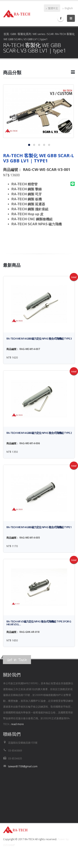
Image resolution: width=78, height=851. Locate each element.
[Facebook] (60, 18)
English (68, 8)
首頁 (6, 34)
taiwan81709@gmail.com (22, 766)
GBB (13, 34)
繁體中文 (52, 8)
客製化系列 (24, 34)
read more (17, 724)
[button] (39, 74)
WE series (39, 34)
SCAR (50, 34)
